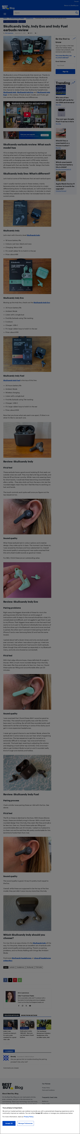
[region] (40, 1119)
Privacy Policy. (29, 1116)
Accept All (9, 1123)
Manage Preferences (25, 1123)
